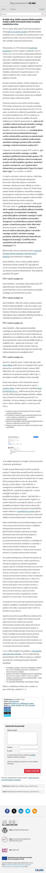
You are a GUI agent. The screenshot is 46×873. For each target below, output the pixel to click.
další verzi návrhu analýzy (17, 32)
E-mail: (9, 751)
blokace (19, 705)
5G (9, 705)
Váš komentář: (12, 730)
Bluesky (27, 811)
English (42, 9)
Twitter (14, 811)
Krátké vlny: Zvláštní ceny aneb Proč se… (20, 786)
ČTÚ (26, 705)
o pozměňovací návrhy (26, 511)
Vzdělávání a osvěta (27, 703)
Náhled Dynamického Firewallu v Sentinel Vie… (21, 791)
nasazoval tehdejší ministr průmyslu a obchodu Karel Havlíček (22, 254)
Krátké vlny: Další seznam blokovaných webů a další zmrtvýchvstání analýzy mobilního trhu (22, 21)
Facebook (7, 811)
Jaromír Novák (13, 701)
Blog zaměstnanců (23, 3)
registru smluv (8, 388)
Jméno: (9, 747)
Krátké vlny (15, 703)
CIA (23, 705)
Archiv (3, 9)
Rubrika (13, 9)
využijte (32, 755)
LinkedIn (21, 811)
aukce (13, 705)
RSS (34, 811)
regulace (32, 705)
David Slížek (7, 365)
